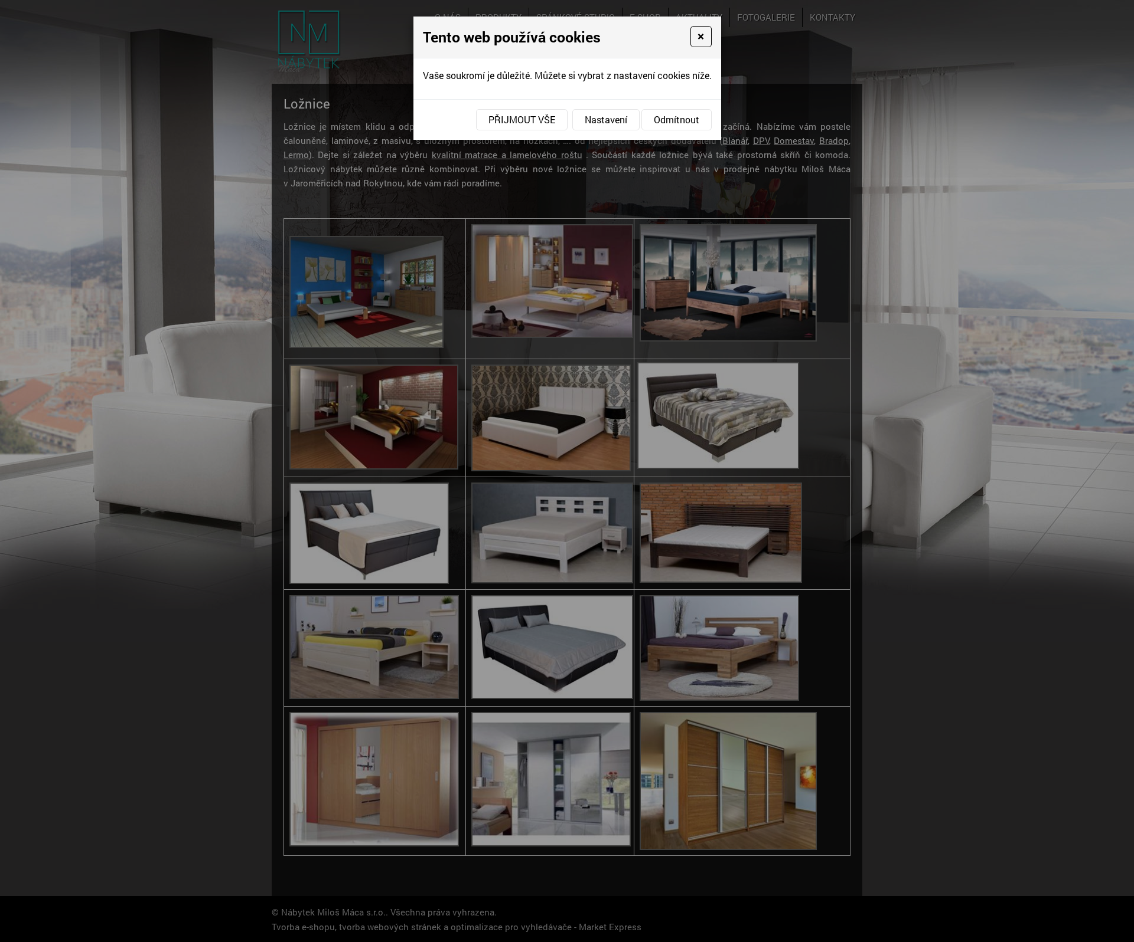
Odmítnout (676, 119)
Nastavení (606, 119)
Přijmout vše (521, 119)
